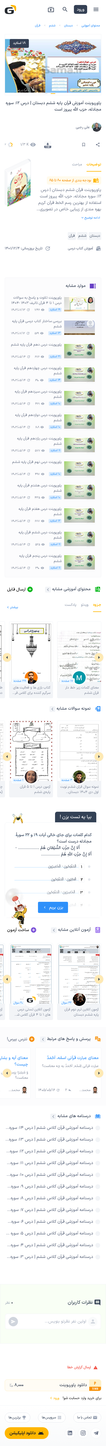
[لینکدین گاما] (70, 1433)
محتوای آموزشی (91, 25)
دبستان (68, 25)
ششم (52, 25)
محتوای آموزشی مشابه (71, 589)
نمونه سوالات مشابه (74, 709)
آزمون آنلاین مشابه (74, 930)
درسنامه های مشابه (74, 1116)
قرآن (37, 25)
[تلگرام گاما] (96, 1433)
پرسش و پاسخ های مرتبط (69, 1039)
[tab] (94, 165)
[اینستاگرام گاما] (83, 1433)
